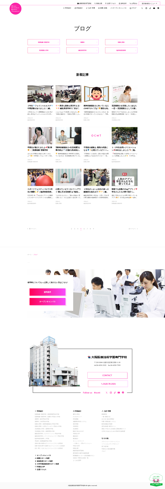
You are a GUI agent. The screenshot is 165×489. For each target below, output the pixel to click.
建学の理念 (76, 414)
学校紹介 (79, 8)
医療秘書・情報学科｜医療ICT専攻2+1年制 (47, 417)
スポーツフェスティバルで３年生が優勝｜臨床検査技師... (40, 190)
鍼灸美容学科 (31, 120)
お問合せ (134, 3)
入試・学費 (91, 8)
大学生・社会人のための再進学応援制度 (113, 431)
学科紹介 (68, 8)
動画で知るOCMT (78, 431)
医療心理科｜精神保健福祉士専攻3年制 (46, 424)
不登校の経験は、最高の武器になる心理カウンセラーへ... (96, 148)
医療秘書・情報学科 (33, 162)
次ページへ (132, 229)
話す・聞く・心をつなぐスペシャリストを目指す (49, 448)
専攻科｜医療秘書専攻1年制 (43, 441)
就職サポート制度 (43, 458)
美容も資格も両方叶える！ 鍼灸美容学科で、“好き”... (70, 107)
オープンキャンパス (119, 8)
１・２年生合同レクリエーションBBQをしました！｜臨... (124, 148)
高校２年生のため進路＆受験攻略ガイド (114, 429)
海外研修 (75, 424)
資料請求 (123, 3)
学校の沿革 (76, 446)
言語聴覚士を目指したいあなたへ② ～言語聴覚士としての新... (124, 107)
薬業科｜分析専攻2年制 (42, 421)
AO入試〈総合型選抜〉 (108, 419)
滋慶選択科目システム (79, 421)
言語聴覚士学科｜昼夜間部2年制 (44, 431)
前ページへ (32, 229)
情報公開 (99, 3)
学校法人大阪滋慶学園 (108, 449)
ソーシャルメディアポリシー (110, 444)
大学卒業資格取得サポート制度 (48, 464)
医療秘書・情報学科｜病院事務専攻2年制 (47, 414)
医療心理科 (87, 120)
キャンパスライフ (78, 441)
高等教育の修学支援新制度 (81, 453)
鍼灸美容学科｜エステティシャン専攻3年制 (48, 433)
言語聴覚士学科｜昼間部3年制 (44, 429)
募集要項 (104, 414)
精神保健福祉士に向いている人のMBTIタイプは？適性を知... (96, 107)
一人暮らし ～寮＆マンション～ (82, 443)
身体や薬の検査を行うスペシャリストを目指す (49, 443)
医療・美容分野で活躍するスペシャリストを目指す (50, 446)
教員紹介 (75, 438)
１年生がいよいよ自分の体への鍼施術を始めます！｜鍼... (96, 190)
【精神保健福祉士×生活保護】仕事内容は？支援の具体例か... (68, 148)
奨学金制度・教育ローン (109, 426)
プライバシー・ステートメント (111, 441)
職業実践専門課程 (85, 3)
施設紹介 (75, 436)
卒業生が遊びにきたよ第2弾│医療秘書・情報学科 (40, 148)
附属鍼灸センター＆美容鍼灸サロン (84, 455)
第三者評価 (105, 446)
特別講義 (75, 419)
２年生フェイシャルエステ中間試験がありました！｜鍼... (39, 107)
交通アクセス (111, 3)
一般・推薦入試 (106, 417)
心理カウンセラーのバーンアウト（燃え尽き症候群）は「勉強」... (68, 190)
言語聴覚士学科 (116, 120)
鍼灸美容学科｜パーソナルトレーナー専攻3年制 (49, 436)
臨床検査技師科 (116, 162)
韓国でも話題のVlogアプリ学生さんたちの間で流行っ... (123, 190)
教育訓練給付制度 (107, 424)
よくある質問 (77, 460)
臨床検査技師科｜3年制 (42, 438)
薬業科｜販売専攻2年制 (42, 419)
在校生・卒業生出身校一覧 (80, 458)
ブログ (134, 8)
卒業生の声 (41, 466)
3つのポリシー (77, 417)
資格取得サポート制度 (45, 461)
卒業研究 (75, 426)
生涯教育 (75, 429)
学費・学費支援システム (109, 421)
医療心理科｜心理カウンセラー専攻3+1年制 (48, 426)
